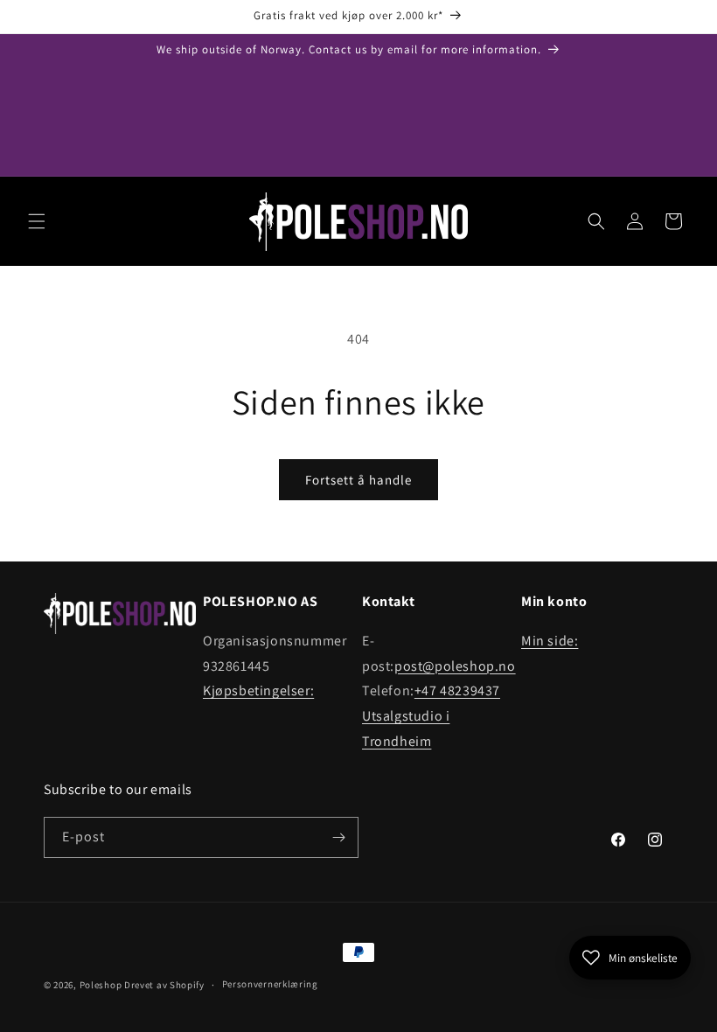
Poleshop (101, 985)
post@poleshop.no (455, 666)
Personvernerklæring (270, 984)
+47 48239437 (457, 690)
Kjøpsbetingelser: (258, 690)
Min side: (549, 640)
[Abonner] (338, 837)
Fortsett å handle (358, 479)
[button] (36, 221)
